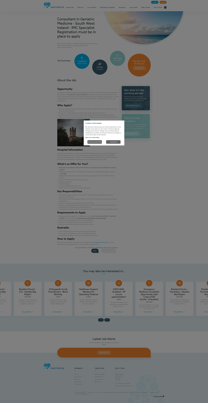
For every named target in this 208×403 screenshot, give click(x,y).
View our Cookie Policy (92, 138)
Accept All (113, 142)
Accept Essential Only (94, 142)
